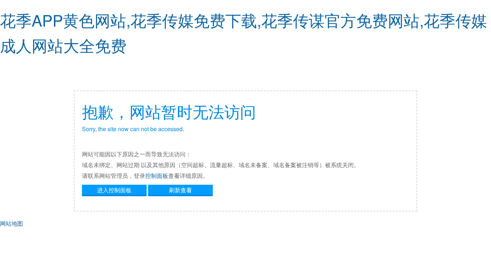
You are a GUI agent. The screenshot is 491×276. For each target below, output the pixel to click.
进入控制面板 (114, 190)
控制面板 (156, 175)
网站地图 (11, 223)
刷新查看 (180, 190)
